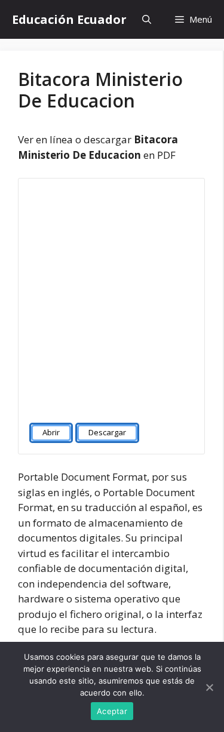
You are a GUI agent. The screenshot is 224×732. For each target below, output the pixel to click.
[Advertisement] (112, 295)
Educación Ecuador (69, 19)
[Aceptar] (209, 687)
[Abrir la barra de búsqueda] (146, 19)
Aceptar (112, 711)
